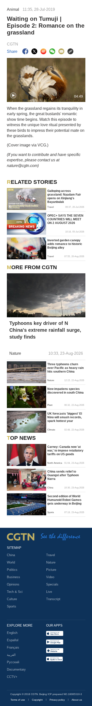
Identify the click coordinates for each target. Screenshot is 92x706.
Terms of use (18, 699)
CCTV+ (12, 677)
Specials (52, 584)
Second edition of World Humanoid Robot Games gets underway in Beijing (64, 500)
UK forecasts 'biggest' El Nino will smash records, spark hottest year (64, 417)
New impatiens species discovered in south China (65, 390)
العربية (11, 655)
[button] (13, 95)
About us (77, 699)
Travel (50, 555)
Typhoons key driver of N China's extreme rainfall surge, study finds (45, 330)
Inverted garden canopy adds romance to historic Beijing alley (64, 244)
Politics (12, 570)
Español (12, 640)
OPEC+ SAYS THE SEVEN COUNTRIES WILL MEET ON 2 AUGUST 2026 (65, 219)
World (11, 562)
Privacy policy (58, 699)
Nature (50, 562)
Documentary (16, 669)
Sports (11, 606)
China (11, 555)
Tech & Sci (15, 592)
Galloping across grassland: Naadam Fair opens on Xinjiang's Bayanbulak (64, 196)
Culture (12, 599)
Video (50, 577)
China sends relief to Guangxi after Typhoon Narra (63, 475)
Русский (13, 662)
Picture (51, 570)
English (12, 633)
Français (13, 647)
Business (13, 577)
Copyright (37, 699)
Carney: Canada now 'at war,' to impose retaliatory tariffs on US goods (65, 450)
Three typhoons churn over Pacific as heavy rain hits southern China (65, 368)
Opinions (13, 584)
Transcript (53, 599)
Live (49, 592)
